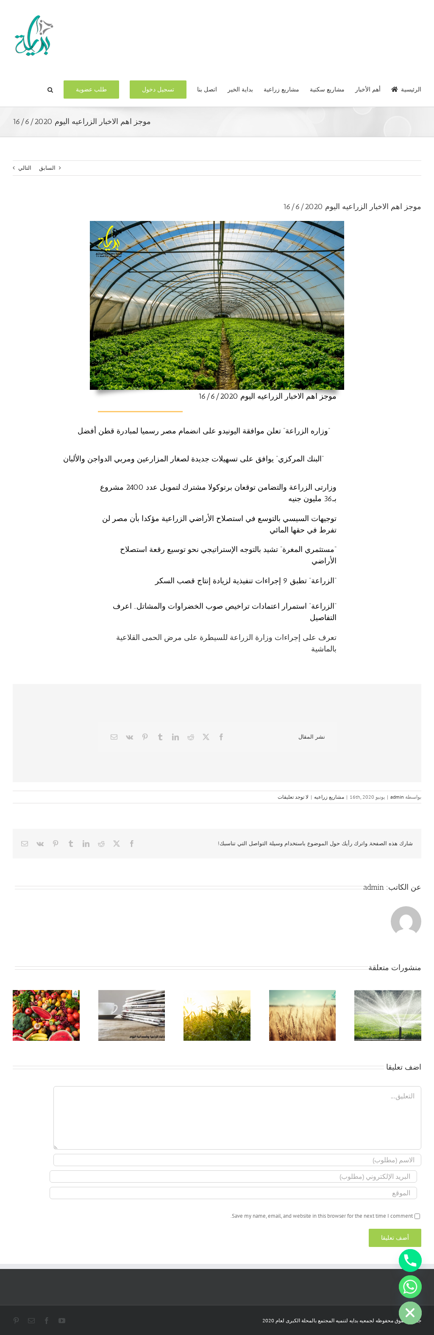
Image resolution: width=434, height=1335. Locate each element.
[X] (206, 736)
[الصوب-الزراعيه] (217, 223)
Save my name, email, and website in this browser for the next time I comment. (322, 1215)
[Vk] (129, 736)
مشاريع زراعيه (329, 797)
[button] (50, 89)
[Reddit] (190, 736)
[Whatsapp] (410, 1286)
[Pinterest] (145, 736)
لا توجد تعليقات (293, 797)
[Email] (114, 736)
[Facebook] (221, 736)
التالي (24, 167)
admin (397, 797)
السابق (47, 167)
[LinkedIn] (175, 736)
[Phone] (410, 1260)
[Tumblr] (160, 736)
